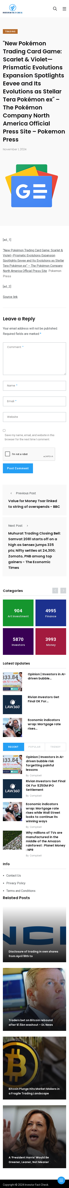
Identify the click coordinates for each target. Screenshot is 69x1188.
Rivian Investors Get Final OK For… (43, 699)
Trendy (55, 747)
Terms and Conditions (20, 891)
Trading (10, 31)
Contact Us (13, 875)
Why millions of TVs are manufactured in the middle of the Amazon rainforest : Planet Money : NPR (45, 841)
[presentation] (55, 590)
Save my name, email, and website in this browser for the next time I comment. (29, 437)
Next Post (15, 525)
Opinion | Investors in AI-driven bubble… (47, 676)
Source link (10, 297)
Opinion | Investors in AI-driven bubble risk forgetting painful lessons (45, 763)
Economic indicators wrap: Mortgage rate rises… (44, 724)
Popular (34, 747)
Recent (13, 747)
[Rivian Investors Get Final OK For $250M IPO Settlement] (12, 704)
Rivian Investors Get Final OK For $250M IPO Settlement (45, 785)
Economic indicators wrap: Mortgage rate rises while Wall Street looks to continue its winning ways (43, 812)
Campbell (36, 775)
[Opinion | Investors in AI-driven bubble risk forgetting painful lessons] (12, 681)
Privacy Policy (15, 883)
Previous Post (26, 493)
